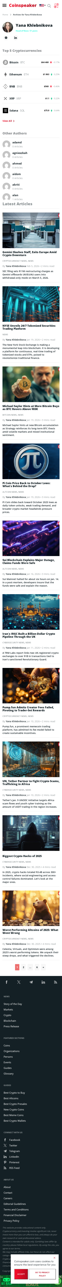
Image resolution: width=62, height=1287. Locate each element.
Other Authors (14, 133)
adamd (17, 142)
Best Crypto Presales (15, 1104)
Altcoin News (9, 492)
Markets (8, 1009)
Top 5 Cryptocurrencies (22, 50)
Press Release (11, 1026)
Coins (7, 1045)
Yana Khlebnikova (16, 266)
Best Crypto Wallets (15, 1120)
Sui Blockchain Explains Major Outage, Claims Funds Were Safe (28, 561)
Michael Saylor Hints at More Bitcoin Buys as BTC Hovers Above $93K (30, 408)
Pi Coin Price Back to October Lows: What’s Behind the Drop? (26, 485)
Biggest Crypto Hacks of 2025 (22, 856)
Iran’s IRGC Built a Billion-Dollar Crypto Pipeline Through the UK (28, 635)
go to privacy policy (42, 1274)
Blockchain (10, 1020)
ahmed (17, 163)
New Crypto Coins (14, 1109)
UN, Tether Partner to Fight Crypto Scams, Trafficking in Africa (31, 783)
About (7, 1187)
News (31, 261)
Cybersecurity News (13, 642)
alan (15, 195)
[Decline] (54, 1257)
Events (7, 1062)
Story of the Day (13, 1004)
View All (7, 120)
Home (5, 14)
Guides (8, 1068)
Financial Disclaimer (15, 1215)
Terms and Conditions (16, 1209)
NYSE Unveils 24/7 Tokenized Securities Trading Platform (29, 327)
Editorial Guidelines (15, 1203)
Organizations (12, 1051)
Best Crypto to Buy (14, 1092)
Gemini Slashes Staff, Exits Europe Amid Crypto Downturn (29, 254)
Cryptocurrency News (14, 261)
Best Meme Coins (13, 1115)
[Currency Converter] (56, 5)
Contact (8, 1192)
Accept (21, 1274)
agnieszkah (19, 153)
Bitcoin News (9, 414)
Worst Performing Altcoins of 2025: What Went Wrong (30, 931)
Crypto (7, 1015)
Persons (8, 1056)
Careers (8, 1198)
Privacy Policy (11, 1220)
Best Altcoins (11, 1098)
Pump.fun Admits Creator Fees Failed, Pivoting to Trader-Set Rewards (28, 709)
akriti (16, 184)
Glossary (9, 1073)
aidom (16, 174)
